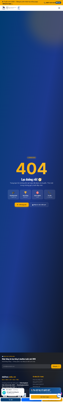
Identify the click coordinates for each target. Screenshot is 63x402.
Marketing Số (36, 386)
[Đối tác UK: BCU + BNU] (9, 8)
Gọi (12, 399)
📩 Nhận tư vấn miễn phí (39, 204)
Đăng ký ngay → (8, 3)
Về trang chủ (22, 204)
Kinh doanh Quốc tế (38, 384)
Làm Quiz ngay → (45, 397)
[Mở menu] (59, 8)
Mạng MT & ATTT (37, 382)
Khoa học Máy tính (38, 379)
